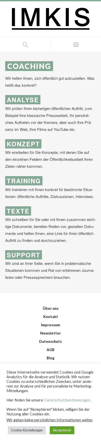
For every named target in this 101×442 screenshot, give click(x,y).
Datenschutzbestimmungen (67, 400)
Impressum (50, 325)
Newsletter (50, 333)
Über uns (51, 308)
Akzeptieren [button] (62, 430)
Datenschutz (50, 341)
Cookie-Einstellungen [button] (27, 430)
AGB (50, 350)
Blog (51, 358)
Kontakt (50, 316)
